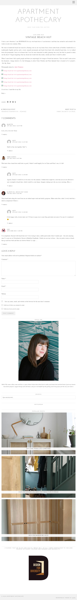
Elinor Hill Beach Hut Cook (17, 192)
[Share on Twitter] (10, 102)
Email (4, 286)
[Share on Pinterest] (13, 102)
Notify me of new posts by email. (12, 309)
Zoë (8, 229)
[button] (74, 2)
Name (4, 278)
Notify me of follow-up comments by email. (14, 305)
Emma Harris (11, 156)
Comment (5, 259)
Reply (5, 134)
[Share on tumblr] (15, 102)
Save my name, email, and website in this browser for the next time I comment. (27, 301)
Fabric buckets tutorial (66, 110)
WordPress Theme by (65, 597)
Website (4, 294)
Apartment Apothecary (15, 596)
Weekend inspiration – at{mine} (14, 110)
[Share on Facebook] (8, 102)
